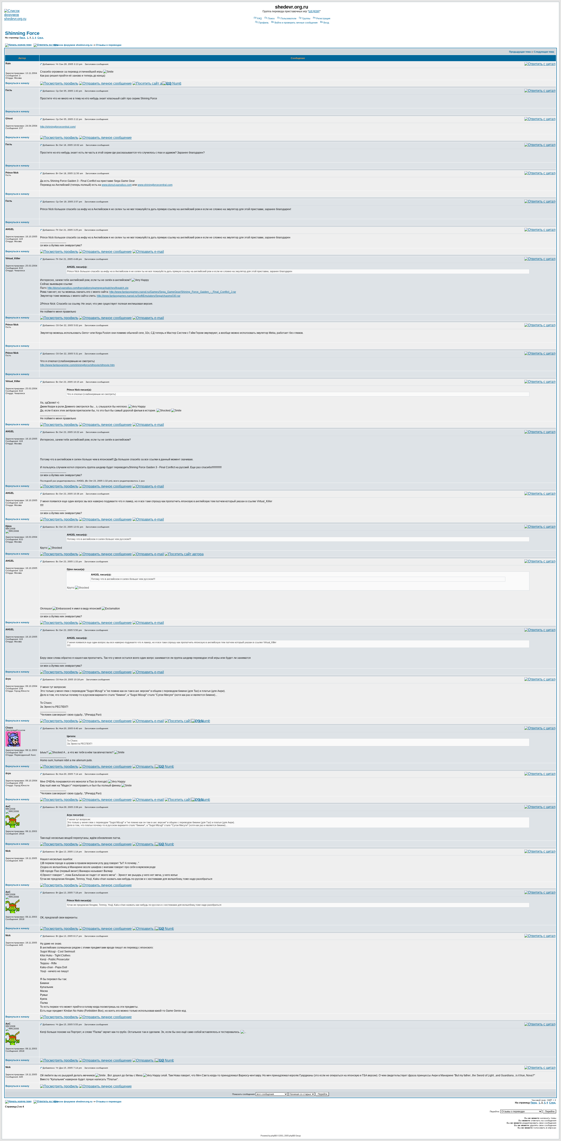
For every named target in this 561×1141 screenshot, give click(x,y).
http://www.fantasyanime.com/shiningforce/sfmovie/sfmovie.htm (77, 365)
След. (40, 37)
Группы (306, 18)
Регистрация (323, 18)
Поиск (271, 18)
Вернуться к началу (17, 83)
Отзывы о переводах (108, 45)
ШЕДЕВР (314, 11)
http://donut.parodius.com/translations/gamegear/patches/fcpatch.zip (88, 287)
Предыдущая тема (520, 51)
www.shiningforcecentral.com (155, 184)
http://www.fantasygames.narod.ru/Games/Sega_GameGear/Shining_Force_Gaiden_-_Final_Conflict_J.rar (172, 291)
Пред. (23, 37)
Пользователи (288, 18)
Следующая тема (544, 51)
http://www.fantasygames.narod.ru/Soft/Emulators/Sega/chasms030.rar (138, 295)
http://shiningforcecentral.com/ (58, 126)
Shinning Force (22, 33)
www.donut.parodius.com (117, 184)
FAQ (259, 18)
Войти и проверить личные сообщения (296, 22)
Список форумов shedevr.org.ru (73, 45)
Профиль (263, 22)
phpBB (274, 1135)
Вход (326, 22)
